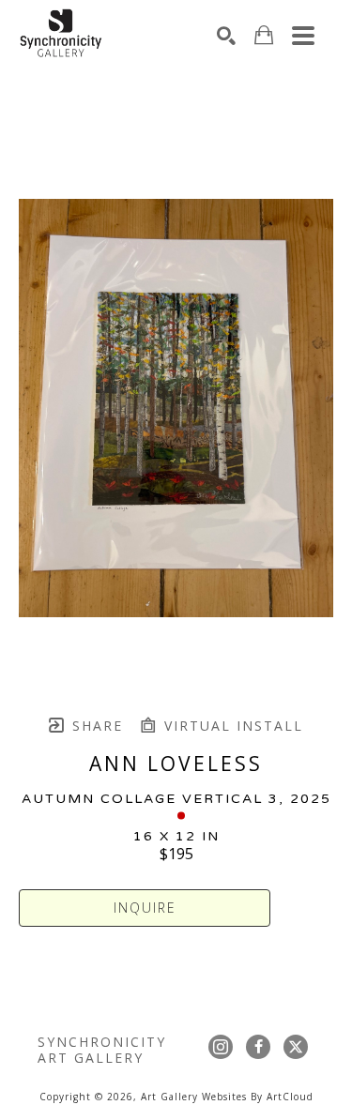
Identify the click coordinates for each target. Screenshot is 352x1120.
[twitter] (295, 1047)
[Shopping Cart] (263, 35)
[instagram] (220, 1047)
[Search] (226, 35)
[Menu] (303, 35)
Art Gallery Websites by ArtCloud (227, 1096)
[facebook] (258, 1047)
